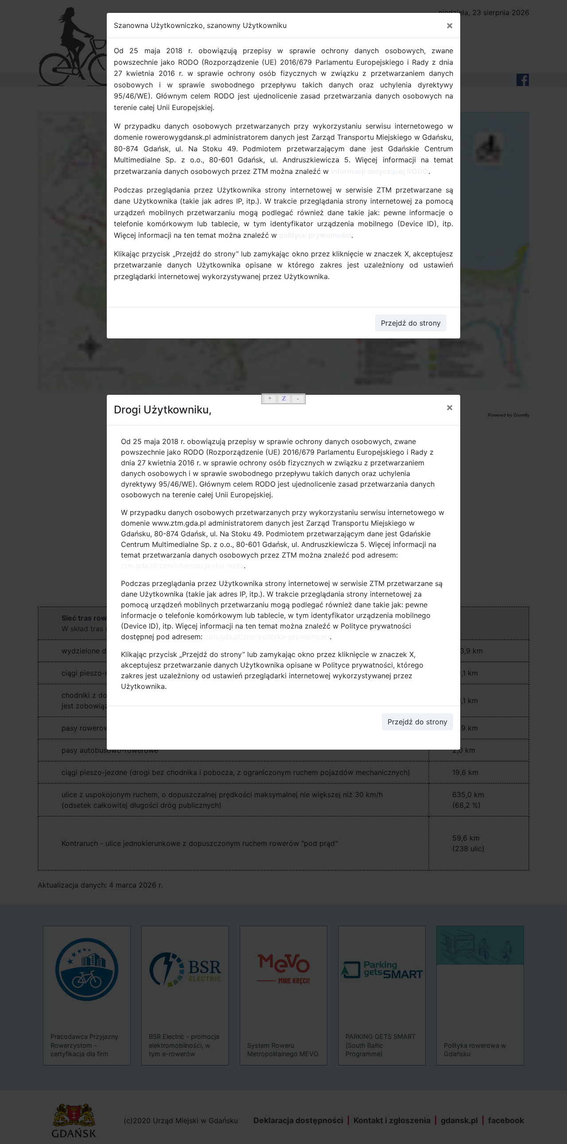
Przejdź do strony (417, 721)
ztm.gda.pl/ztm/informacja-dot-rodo (182, 565)
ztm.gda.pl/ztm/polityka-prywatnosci (267, 636)
